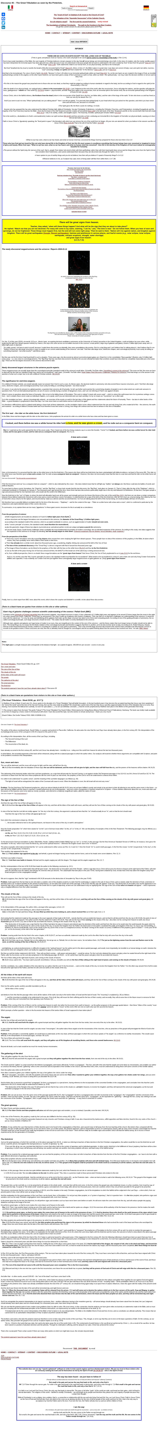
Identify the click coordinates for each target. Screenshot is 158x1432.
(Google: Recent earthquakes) (56, 233)
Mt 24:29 (56, 374)
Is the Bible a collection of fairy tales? (79, 178)
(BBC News (143, 628)
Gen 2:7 (148, 63)
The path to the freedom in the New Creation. (95, 25)
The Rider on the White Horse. (79, 193)
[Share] (5, 14)
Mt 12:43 (67, 116)
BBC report (79, 279)
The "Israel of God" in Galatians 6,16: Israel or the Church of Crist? (79, 15)
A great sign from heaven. (79, 187)
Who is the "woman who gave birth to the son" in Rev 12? (79, 199)
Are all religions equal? (58, 22)
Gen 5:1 (112, 70)
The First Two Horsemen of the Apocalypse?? (79, 195)
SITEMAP (66, 33)
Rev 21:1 (40, 113)
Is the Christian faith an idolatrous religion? (79, 202)
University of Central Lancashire (26, 614)
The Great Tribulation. (20, 724)
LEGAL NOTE (107, 33)
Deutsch (146, 9)
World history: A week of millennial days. (79, 196)
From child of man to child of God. (79, 183)
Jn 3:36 (85, 118)
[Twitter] (5, 23)
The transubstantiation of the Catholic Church (79, 207)
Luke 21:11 (124, 553)
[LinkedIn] (5, 27)
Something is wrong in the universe (116, 370)
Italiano (10, 10)
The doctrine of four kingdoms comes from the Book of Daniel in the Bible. (79, 189)
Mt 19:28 (66, 89)
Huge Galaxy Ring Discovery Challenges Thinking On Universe (104, 372)
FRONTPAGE (6, 1359)
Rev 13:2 (120, 495)
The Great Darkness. (20, 793)
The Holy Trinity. (79, 171)
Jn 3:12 (117, 113)
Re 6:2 (82, 548)
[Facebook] (5, 19)
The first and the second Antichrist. (83, 22)
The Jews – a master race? (79, 177)
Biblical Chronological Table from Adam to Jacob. (79, 184)
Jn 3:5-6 (41, 90)
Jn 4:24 (44, 73)
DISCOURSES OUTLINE (91, 33)
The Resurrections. (79, 190)
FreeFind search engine (81, 10)
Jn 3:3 (85, 92)
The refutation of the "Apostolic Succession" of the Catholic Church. (79, 18)
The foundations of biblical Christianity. (61, 25)
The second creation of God (79, 201)
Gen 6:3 (103, 73)
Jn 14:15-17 (98, 1370)
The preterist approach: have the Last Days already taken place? (23, 688)
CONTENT (76, 33)
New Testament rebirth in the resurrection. (79, 169)
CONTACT (56, 33)
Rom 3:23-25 (68, 123)
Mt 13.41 (117, 1040)
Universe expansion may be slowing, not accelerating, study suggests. (99, 531)
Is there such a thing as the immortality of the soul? (79, 208)
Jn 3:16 (100, 123)
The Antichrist (79, 172)
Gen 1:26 (52, 64)
